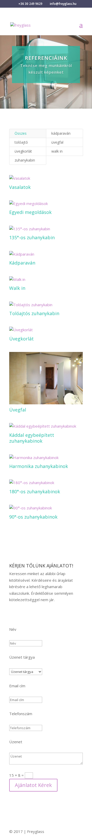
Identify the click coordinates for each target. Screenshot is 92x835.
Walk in (17, 288)
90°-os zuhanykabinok (33, 517)
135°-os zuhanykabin (32, 237)
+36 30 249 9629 (30, 4)
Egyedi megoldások (30, 212)
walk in (57, 151)
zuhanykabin (25, 160)
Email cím (17, 685)
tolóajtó (21, 142)
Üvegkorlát (21, 339)
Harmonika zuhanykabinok (38, 466)
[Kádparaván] (46, 254)
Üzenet (15, 741)
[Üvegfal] (46, 378)
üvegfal (57, 142)
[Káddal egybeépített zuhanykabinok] (46, 426)
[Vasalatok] (46, 178)
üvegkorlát (23, 151)
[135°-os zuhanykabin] (46, 229)
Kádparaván (22, 263)
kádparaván (61, 133)
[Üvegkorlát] (46, 330)
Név (12, 629)
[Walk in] (46, 279)
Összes (21, 133)
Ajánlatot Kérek (33, 785)
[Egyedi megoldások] (46, 203)
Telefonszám (20, 713)
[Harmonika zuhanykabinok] (46, 457)
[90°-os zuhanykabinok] (46, 508)
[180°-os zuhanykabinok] (46, 482)
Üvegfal (17, 410)
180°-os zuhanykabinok (34, 491)
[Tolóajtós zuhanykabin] (46, 305)
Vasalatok (20, 187)
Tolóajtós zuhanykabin (34, 313)
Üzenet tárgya (22, 657)
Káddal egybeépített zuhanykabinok (31, 438)
